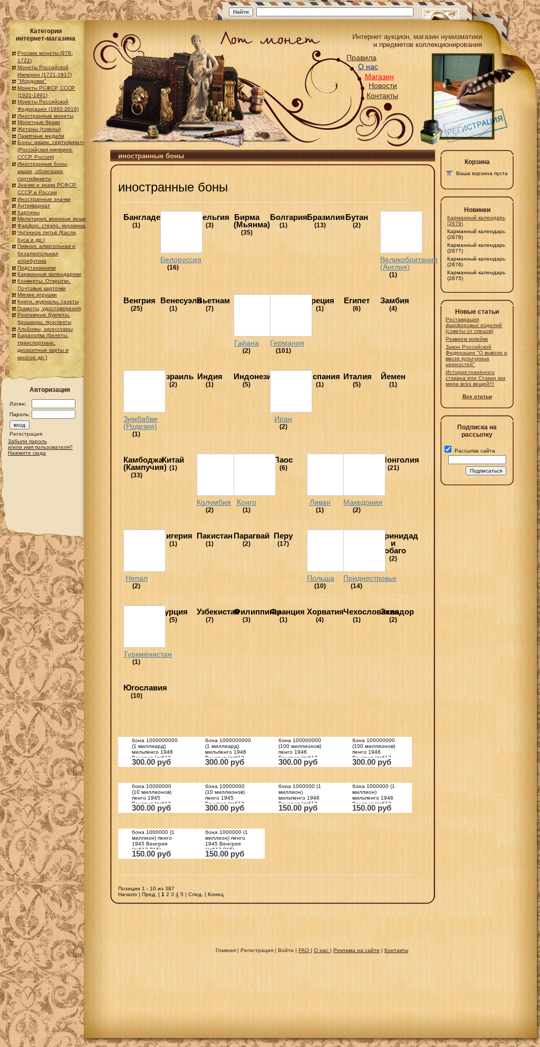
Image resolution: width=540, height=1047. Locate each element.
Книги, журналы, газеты (48, 301)
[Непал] (144, 551)
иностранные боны (173, 187)
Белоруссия (180, 259)
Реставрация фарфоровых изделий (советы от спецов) (474, 325)
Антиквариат (33, 205)
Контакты (382, 95)
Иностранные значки (44, 199)
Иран (283, 419)
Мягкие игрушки (37, 294)
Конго (246, 502)
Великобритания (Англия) (409, 263)
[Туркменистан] (144, 627)
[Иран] (291, 391)
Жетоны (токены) (39, 129)
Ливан (320, 502)
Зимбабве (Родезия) (140, 422)
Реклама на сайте (356, 950)
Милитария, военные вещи (51, 219)
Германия (287, 343)
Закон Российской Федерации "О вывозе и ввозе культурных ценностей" (476, 355)
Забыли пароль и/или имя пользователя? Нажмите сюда (40, 447)
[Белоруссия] (181, 232)
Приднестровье (370, 578)
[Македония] (364, 475)
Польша (320, 578)
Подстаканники (36, 268)
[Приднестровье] (364, 551)
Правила (361, 57)
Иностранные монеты (45, 116)
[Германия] (291, 315)
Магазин (379, 76)
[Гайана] (255, 315)
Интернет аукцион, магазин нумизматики (417, 37)
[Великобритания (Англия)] (401, 232)
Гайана (246, 343)
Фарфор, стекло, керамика (51, 225)
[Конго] (255, 475)
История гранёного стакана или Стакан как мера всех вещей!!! (475, 378)
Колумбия (214, 502)
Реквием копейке (467, 339)
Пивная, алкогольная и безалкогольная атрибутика (46, 253)
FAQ (304, 950)
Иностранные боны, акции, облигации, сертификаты (43, 171)
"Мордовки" (31, 81)
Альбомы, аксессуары (45, 329)
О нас (368, 66)
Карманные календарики (49, 274)
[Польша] (328, 551)
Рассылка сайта (474, 451)
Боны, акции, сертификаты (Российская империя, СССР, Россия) (51, 149)
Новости (383, 85)
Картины (28, 212)
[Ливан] (328, 475)
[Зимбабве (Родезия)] (144, 391)
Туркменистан (147, 654)
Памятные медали (40, 136)
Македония (362, 502)
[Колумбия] (218, 475)
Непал (137, 578)
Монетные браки (38, 122)
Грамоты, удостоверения (49, 308)
